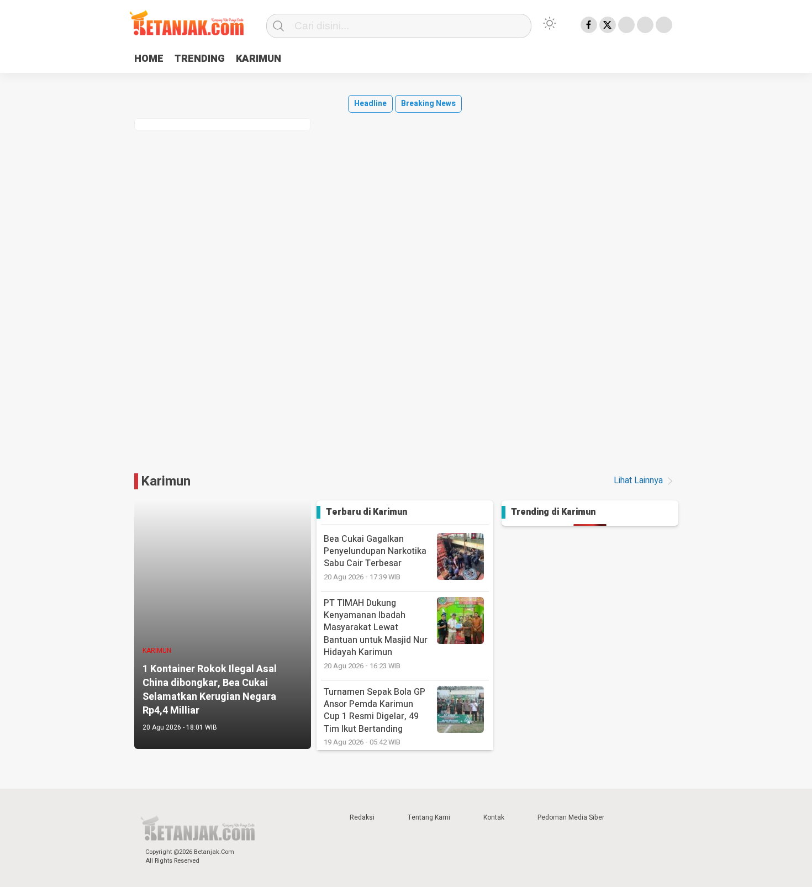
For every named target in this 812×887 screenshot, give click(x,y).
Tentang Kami (429, 817)
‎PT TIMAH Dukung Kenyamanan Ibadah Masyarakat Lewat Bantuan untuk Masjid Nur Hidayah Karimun (376, 633)
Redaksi (362, 817)
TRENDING (200, 58)
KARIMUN (258, 58)
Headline (370, 103)
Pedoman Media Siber (570, 817)
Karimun (166, 481)
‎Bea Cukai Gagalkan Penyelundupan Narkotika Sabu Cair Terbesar (375, 557)
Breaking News (428, 103)
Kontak (493, 817)
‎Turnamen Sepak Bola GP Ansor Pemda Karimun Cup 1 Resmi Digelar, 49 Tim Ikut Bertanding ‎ (374, 716)
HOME (149, 58)
